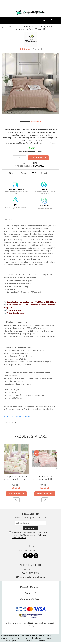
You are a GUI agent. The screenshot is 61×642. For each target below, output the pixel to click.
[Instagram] (35, 555)
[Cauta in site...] (58, 20)
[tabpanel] (30, 83)
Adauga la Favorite (19, 173)
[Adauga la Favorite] (16, 499)
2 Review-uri (36, 49)
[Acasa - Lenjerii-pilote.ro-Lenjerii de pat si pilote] (30, 12)
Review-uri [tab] (10, 422)
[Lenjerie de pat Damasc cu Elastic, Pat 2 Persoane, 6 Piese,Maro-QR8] (30, 83)
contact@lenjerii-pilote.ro (32, 577)
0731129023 (32, 573)
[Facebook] (25, 555)
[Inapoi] (2, 27)
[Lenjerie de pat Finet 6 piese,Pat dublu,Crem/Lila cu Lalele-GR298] (16, 459)
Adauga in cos (38, 157)
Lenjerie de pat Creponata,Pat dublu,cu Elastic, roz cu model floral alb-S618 (44, 478)
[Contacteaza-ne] (44, 20)
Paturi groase (48, 636)
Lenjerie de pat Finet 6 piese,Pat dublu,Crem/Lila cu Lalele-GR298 (16, 478)
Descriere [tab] (8, 219)
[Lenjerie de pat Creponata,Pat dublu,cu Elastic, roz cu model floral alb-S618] (44, 458)
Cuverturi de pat (22, 636)
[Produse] (3, 21)
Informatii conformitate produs (17, 416)
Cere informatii (41, 173)
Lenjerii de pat (3, 636)
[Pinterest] (30, 555)
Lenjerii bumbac (35, 636)
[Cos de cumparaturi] (51, 20)
